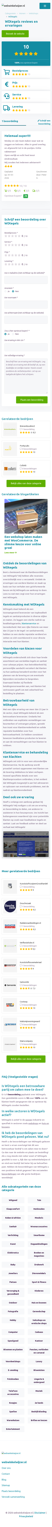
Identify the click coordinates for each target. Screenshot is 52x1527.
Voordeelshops (13, 1361)
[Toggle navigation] (45, 6)
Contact (6, 1474)
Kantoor (39, 1341)
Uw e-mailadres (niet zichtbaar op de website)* (24, 273)
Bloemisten (39, 1370)
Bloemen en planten (13, 1349)
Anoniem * (9, 288)
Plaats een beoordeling (31, 400)
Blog (4, 1479)
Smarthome (39, 1235)
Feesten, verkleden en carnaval (39, 1351)
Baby (13, 1265)
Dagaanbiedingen (39, 1244)
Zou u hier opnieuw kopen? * (17, 331)
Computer (13, 1332)
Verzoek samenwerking (13, 1497)
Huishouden (39, 1209)
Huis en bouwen (39, 1303)
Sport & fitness (39, 1282)
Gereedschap (39, 1311)
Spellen (13, 1411)
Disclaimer (40, 1512)
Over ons (6, 1468)
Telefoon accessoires (13, 1392)
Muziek (38, 1391)
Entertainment (13, 1429)
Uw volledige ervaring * (14, 355)
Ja (8, 291)
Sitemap (6, 1485)
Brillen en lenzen (39, 1420)
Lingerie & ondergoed (39, 1380)
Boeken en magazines (39, 1254)
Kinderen (39, 1291)
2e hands (39, 1403)
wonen (28, 1120)
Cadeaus (39, 1332)
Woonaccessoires (39, 1226)
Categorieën (10, 13)
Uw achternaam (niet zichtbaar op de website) (24, 313)
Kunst (13, 1244)
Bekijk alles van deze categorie (26, 483)
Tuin (39, 1200)
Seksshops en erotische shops (39, 1321)
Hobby (13, 1320)
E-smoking (13, 1370)
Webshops (33, 13)
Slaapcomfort (13, 1209)
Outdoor (13, 1303)
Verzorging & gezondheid (13, 1292)
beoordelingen (9, 1174)
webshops (33, 1123)
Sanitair (13, 1226)
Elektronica (13, 1253)
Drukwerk (39, 1265)
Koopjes (13, 1403)
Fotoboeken (13, 1379)
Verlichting (13, 1235)
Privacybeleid (26, 1516)
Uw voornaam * (11, 297)
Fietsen (13, 1282)
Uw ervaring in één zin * (14, 340)
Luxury (39, 1361)
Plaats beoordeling (11, 1491)
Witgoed (13, 1200)
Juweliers (13, 1273)
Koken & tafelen (13, 1218)
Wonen (22, 13)
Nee (17, 291)
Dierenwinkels (39, 1273)
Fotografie (13, 1311)
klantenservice (29, 623)
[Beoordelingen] (13, 6)
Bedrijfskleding (38, 1411)
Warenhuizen (13, 1420)
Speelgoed (13, 1341)
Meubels (39, 1218)
